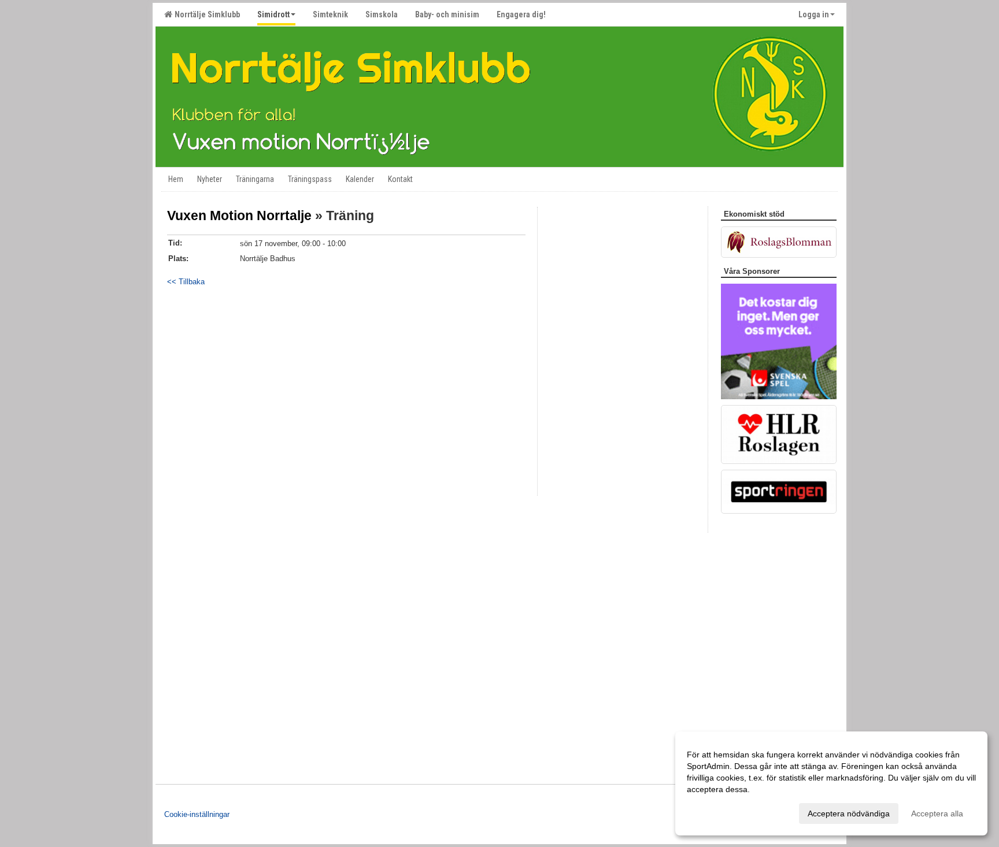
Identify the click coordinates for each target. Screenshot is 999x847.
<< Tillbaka (186, 281)
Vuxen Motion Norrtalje (239, 215)
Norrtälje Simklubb (205, 14)
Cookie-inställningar (197, 814)
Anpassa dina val (718, 811)
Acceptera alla (937, 813)
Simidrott (273, 14)
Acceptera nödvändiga (849, 813)
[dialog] (831, 783)
